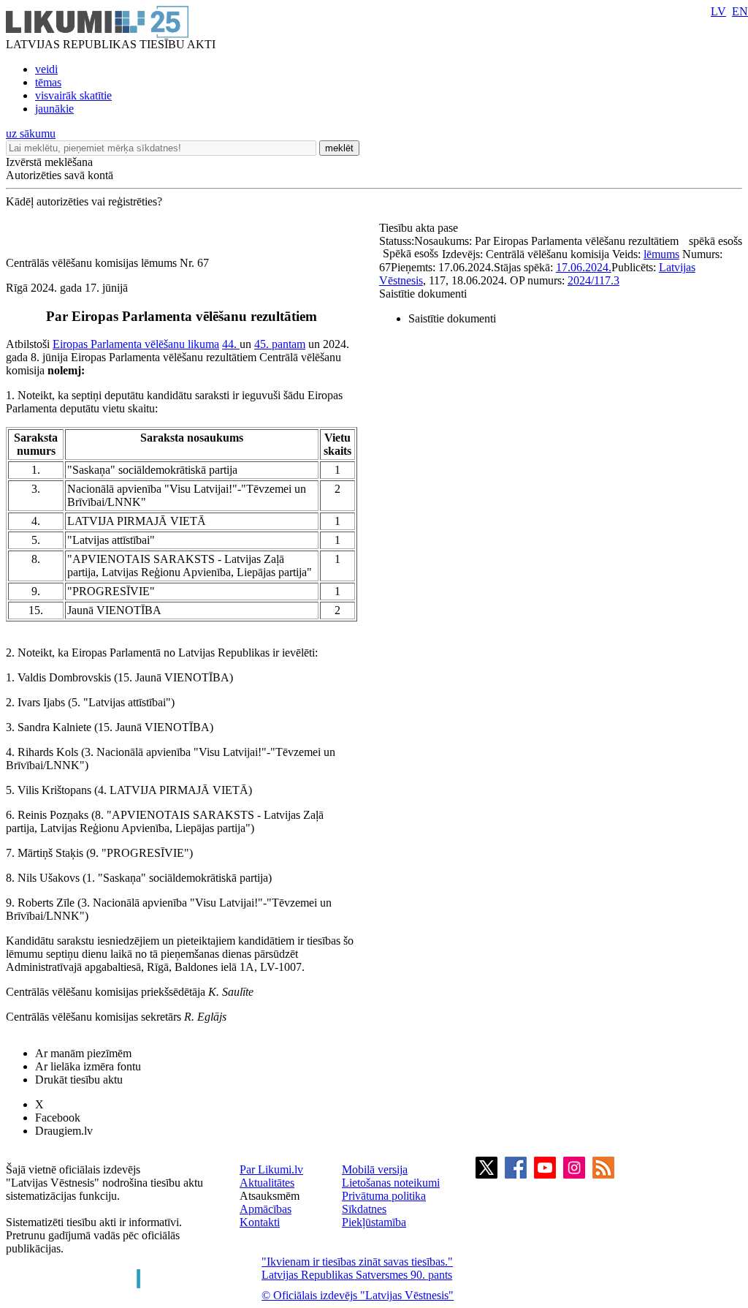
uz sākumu (31, 133)
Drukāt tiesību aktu (79, 1079)
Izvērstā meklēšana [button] (49, 162)
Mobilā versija (375, 1169)
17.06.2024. (583, 267)
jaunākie (54, 108)
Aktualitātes (267, 1182)
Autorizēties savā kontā (59, 175)
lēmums (661, 254)
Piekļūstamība (374, 1222)
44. (231, 344)
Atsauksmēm (269, 1196)
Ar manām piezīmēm (83, 1053)
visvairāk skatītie (73, 95)
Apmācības (265, 1209)
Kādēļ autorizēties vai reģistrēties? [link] (84, 201)
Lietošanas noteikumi (391, 1182)
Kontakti (260, 1222)
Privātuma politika (384, 1196)
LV (718, 11)
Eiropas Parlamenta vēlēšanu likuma (136, 344)
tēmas (48, 82)
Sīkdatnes (364, 1209)
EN (740, 11)
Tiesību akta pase (420, 228)
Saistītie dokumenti (423, 293)
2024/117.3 (593, 280)
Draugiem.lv (64, 1130)
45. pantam (279, 344)
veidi (46, 69)
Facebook (57, 1117)
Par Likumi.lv (271, 1169)
